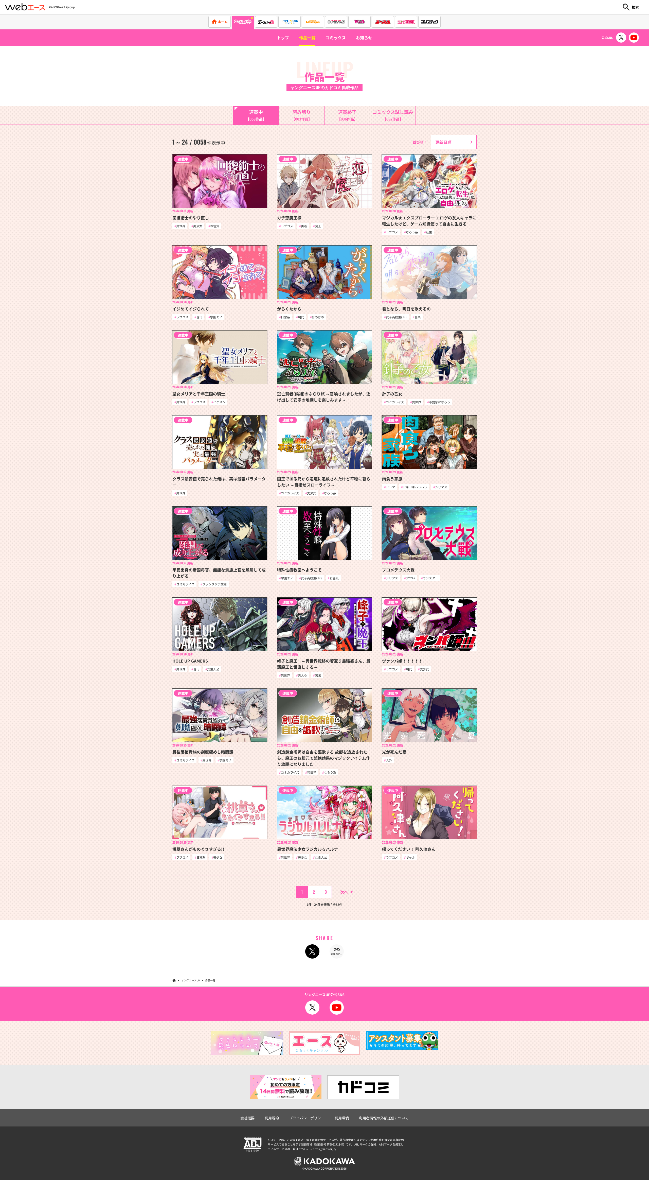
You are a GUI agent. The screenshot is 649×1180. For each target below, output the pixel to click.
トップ (283, 37)
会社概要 (247, 1117)
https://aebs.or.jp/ (324, 1149)
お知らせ (364, 37)
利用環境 (342, 1117)
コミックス (336, 37)
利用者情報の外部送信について (384, 1117)
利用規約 (272, 1117)
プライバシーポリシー (306, 1117)
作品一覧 (307, 37)
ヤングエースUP (190, 980)
